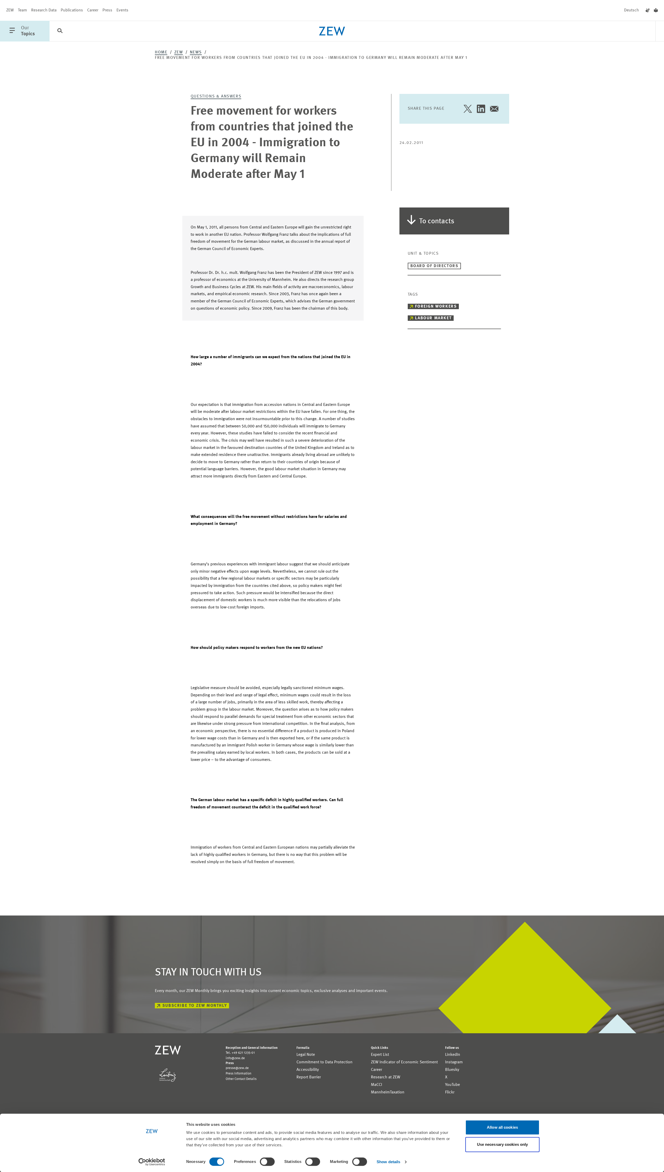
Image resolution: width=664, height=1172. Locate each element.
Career (92, 10)
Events (122, 10)
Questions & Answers (216, 96)
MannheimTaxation (387, 1092)
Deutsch (631, 10)
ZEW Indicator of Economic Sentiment (404, 1062)
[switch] (267, 1161)
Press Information (238, 1073)
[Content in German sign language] (648, 10)
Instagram (454, 1062)
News (196, 52)
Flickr (449, 1092)
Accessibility (307, 1070)
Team (22, 10)
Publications (72, 10)
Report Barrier (308, 1077)
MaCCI (376, 1085)
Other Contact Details (241, 1079)
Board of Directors (434, 266)
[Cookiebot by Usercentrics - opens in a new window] (152, 1162)
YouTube (452, 1085)
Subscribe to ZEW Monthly (194, 1006)
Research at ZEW (385, 1077)
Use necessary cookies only (502, 1144)
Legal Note (305, 1055)
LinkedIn (452, 1055)
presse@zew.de (237, 1068)
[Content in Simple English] (656, 10)
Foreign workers (436, 306)
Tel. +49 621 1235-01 (240, 1053)
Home (161, 52)
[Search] (60, 31)
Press (107, 10)
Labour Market (433, 318)
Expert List (380, 1055)
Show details (388, 1162)
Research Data (44, 10)
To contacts (436, 221)
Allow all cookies (502, 1127)
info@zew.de (235, 1058)
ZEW (10, 10)
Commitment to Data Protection (324, 1062)
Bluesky (452, 1070)
